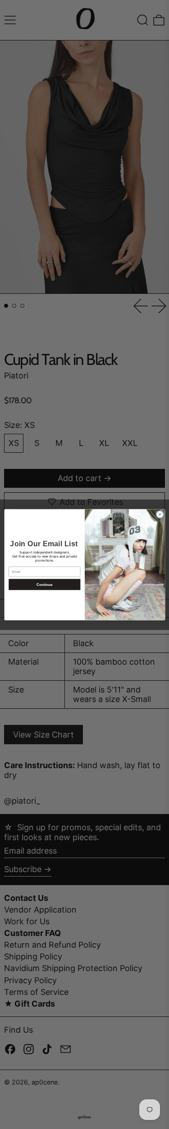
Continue (44, 584)
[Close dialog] (159, 514)
